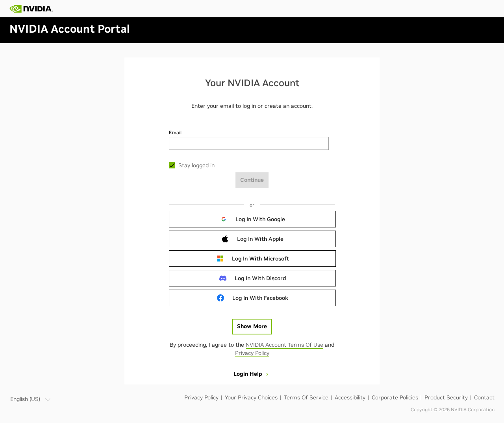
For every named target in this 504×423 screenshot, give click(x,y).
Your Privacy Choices (251, 397)
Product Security (446, 397)
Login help (248, 373)
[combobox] (249, 143)
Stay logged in (196, 165)
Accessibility (350, 397)
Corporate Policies (395, 397)
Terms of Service (306, 397)
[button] (252, 219)
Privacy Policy (252, 353)
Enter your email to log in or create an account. (252, 105)
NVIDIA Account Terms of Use (284, 344)
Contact (484, 397)
